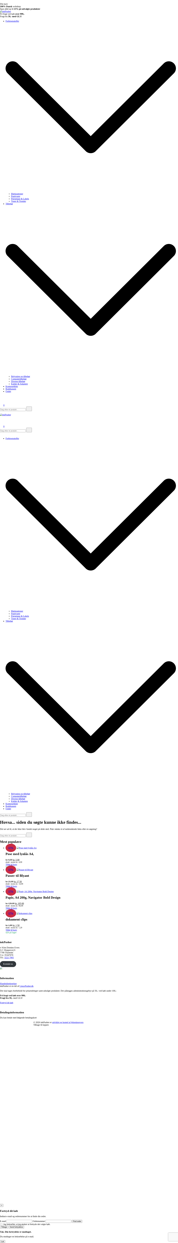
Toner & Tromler (18, 201)
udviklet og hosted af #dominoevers (67, 1022)
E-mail (3, 1221)
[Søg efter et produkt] (3, 397)
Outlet (8, 391)
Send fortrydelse (16, 1227)
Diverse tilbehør (18, 381)
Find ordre (77, 1221)
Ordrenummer (39, 1221)
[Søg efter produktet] (29, 409)
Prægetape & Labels (20, 199)
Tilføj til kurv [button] (11, 864)
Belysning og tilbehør (20, 376)
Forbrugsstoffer (12, 21)
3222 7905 (9, 957)
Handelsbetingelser (8, 983)
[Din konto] (1, 401)
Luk (2, 1242)
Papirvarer (15, 196)
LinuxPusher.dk (27, 986)
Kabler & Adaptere (19, 384)
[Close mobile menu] (1, 434)
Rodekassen (11, 389)
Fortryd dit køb (6, 1003)
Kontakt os (8, 964)
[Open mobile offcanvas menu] (1, 412)
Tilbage (4, 1227)
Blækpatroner (17, 194)
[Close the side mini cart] (1, 1)
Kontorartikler (12, 386)
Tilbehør (9, 204)
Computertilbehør (19, 379)
